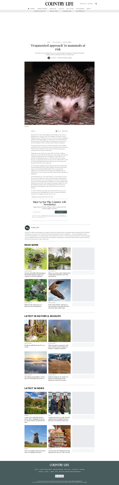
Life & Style (61, 8)
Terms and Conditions (58, 469)
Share (34, 131)
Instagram (82, 469)
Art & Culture (70, 8)
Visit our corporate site (77, 481)
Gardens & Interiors (42, 8)
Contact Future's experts (46, 469)
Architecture (53, 8)
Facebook (40, 471)
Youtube (46, 471)
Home (48, 42)
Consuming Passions (67, 11)
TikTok (56, 471)
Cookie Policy (75, 469)
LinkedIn (52, 471)
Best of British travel (80, 11)
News (70, 57)
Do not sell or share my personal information (70, 471)
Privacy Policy (67, 469)
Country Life (54, 57)
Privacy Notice (62, 215)
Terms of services (44, 215)
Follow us (59, 131)
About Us (37, 469)
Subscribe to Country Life (39, 11)
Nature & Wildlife (67, 42)
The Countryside (80, 8)
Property (32, 8)
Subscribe (90, 3)
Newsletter (66, 131)
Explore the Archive (54, 11)
